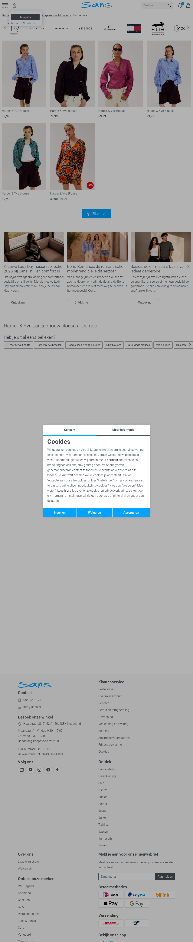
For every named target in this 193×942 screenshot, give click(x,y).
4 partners (111, 460)
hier (66, 490)
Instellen (60, 512)
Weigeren (94, 512)
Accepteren (131, 512)
